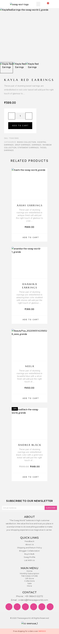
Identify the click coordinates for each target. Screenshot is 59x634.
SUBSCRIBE (51, 508)
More (29, 586)
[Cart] (47, 4)
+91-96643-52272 (34, 596)
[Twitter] (17, 606)
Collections (29, 581)
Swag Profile (29, 557)
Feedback (29, 541)
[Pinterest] (25, 606)
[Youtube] (50, 606)
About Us (29, 544)
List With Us (29, 560)
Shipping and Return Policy (29, 547)
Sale (29, 583)
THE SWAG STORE (29, 576)
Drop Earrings (23, 145)
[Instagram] (33, 606)
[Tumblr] (41, 606)
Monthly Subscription (29, 573)
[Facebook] (8, 606)
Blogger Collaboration (29, 551)
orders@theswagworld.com (33, 600)
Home (29, 571)
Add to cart (20, 126)
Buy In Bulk (29, 554)
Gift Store (29, 578)
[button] (38, 4)
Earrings (37, 145)
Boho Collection (26, 142)
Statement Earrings (28, 148)
